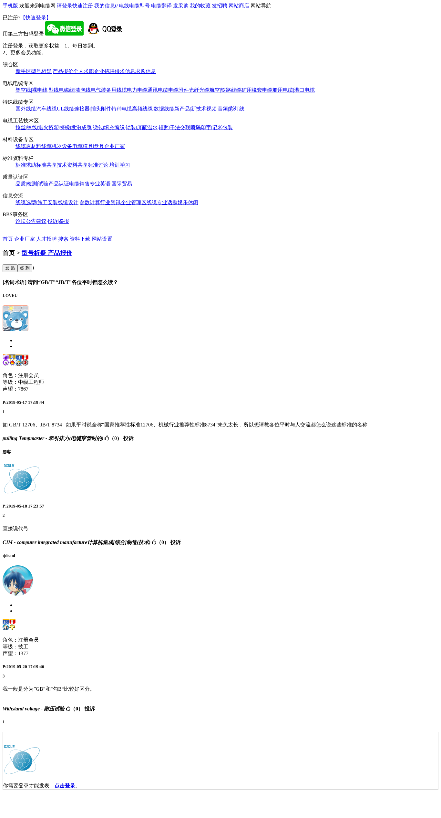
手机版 (10, 5)
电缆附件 (178, 90)
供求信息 (125, 71)
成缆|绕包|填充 (97, 127)
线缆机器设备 (56, 146)
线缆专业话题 (162, 202)
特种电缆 (121, 108)
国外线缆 (25, 108)
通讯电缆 (158, 90)
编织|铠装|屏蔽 (130, 127)
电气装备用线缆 (109, 90)
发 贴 (10, 268)
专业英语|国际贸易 (111, 183)
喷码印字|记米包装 (211, 127)
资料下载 (80, 239)
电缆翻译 (161, 5)
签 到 (25, 268)
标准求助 (25, 165)
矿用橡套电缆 (256, 90)
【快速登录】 (35, 17)
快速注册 (82, 5)
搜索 (63, 239)
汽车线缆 (46, 108)
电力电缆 (137, 90)
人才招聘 (46, 239)
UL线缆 (65, 108)
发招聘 (219, 5)
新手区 (23, 71)
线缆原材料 (28, 146)
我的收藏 (200, 5)
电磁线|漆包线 (75, 90)
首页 (8, 239)
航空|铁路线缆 (225, 90)
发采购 (181, 5)
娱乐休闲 (188, 202)
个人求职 (83, 71)
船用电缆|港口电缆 (293, 90)
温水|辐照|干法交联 (168, 127)
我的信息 (106, 5)
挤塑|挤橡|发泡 (64, 127)
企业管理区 (134, 202)
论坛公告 (25, 221)
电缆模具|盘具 (88, 146)
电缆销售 (79, 183)
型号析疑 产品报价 (47, 252)
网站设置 (102, 239)
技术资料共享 (72, 165)
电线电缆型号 (134, 5)
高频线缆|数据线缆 (153, 108)
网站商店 (239, 5)
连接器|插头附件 (92, 108)
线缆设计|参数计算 (79, 202)
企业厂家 (114, 146)
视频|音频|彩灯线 (225, 108)
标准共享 (46, 165)
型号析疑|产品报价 (52, 71)
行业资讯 (110, 202)
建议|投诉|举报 (52, 221)
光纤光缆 (199, 90)
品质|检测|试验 (31, 183)
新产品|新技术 (190, 108)
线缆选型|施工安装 (36, 202)
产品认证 (58, 183)
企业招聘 (104, 71)
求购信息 (145, 71)
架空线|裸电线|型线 (37, 90)
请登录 (64, 5)
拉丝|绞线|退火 (31, 127)
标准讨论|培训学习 (109, 165)
